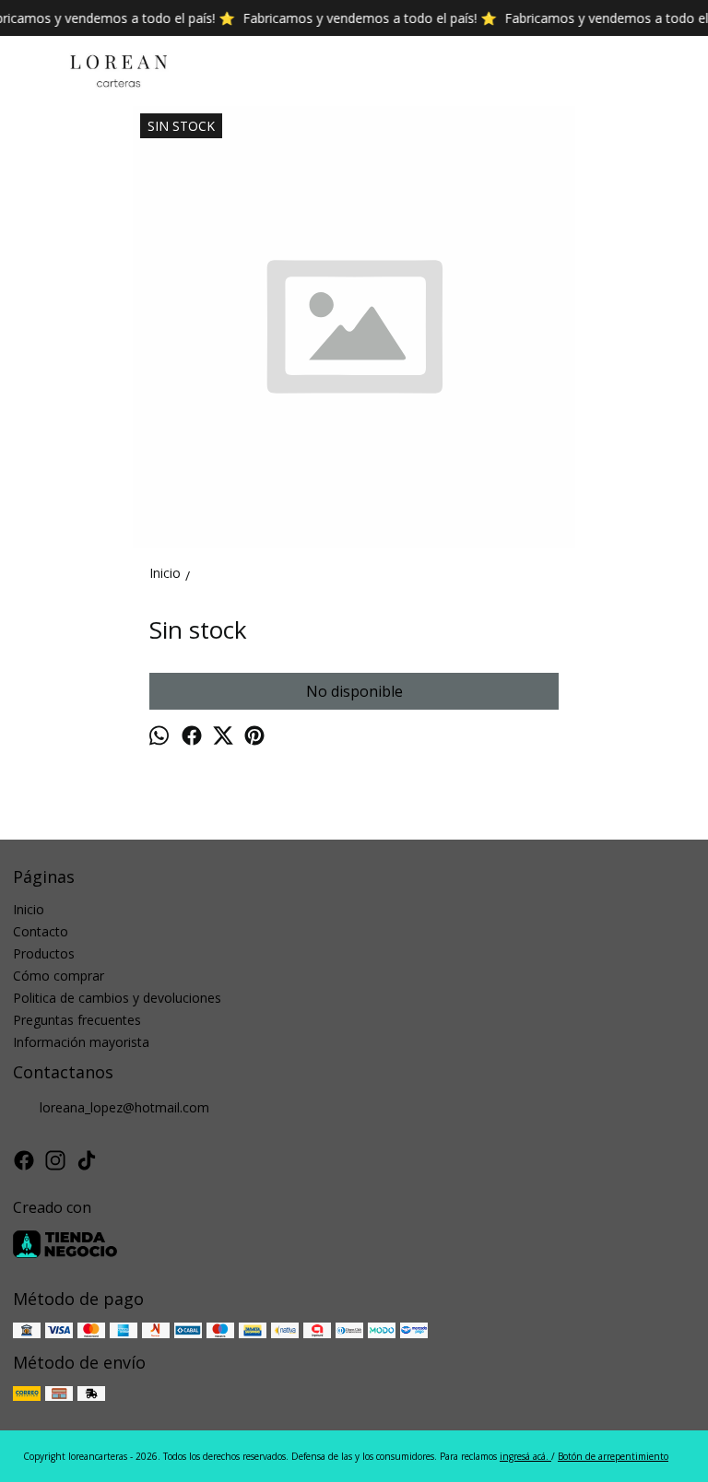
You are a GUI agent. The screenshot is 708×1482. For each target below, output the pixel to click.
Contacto (40, 931)
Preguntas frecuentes (77, 1020)
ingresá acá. (525, 1456)
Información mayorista (81, 1042)
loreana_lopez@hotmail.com (124, 1107)
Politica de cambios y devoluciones (117, 997)
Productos (44, 953)
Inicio (28, 909)
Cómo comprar (58, 975)
